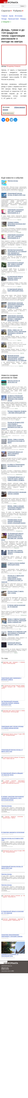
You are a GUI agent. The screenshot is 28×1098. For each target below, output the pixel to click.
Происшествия (13, 19)
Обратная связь (5, 967)
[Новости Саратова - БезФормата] (9, 2)
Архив (11, 16)
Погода (4, 19)
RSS (13, 971)
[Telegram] (11, 120)
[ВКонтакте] (3, 120)
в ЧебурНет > (6, 22)
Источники (18, 16)
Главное (4, 16)
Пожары (23, 19)
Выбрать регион (5, 969)
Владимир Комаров (13, 66)
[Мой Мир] (15, 120)
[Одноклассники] (7, 120)
